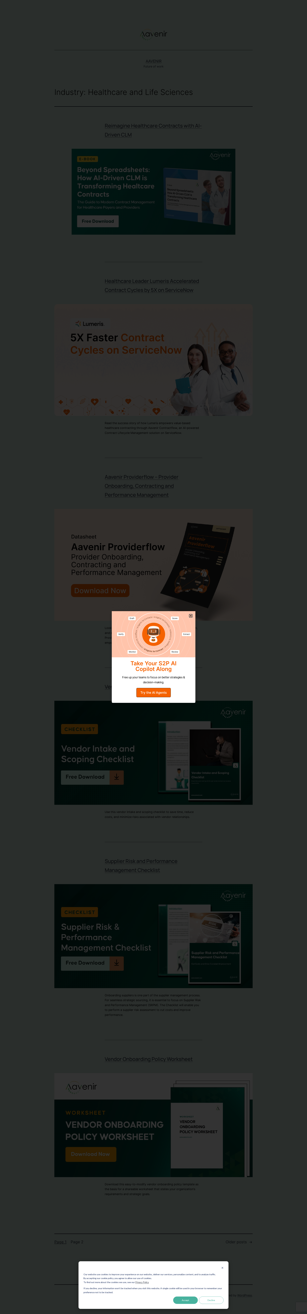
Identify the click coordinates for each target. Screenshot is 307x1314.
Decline (211, 1300)
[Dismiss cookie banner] (222, 1268)
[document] (153, 657)
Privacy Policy (142, 1282)
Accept (185, 1300)
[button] (190, 615)
